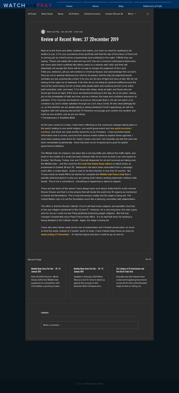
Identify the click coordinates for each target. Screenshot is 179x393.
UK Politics (74, 13)
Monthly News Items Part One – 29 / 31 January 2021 (88, 270)
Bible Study (47, 13)
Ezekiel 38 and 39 (114, 13)
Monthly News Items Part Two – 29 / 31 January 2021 (46, 270)
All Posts (32, 13)
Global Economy (92, 13)
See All (148, 259)
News (60, 13)
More (130, 13)
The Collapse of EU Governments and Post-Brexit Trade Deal (130, 270)
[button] (148, 14)
